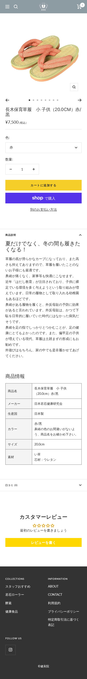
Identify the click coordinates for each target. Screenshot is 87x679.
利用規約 (54, 603)
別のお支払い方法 (43, 209)
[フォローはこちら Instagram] (10, 650)
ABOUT (53, 586)
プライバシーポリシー (63, 611)
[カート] (79, 6)
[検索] (16, 7)
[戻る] (7, 100)
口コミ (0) (11, 485)
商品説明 (10, 234)
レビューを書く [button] (43, 542)
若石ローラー (14, 594)
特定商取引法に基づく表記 (63, 622)
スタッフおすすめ (17, 586)
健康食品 (11, 611)
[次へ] (80, 100)
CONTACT (55, 594)
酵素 (8, 603)
